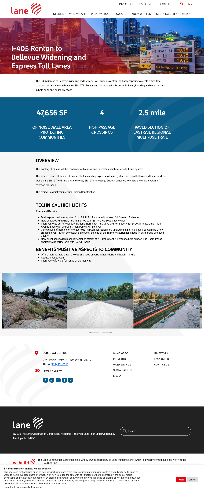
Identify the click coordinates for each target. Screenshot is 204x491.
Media (186, 14)
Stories (58, 14)
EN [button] (188, 4)
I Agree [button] (181, 479)
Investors (126, 4)
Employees (147, 4)
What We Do (99, 14)
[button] (33, 301)
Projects (119, 14)
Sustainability (166, 14)
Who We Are (77, 14)
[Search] (125, 431)
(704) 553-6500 (59, 364)
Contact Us (168, 4)
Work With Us (141, 14)
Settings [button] (193, 479)
